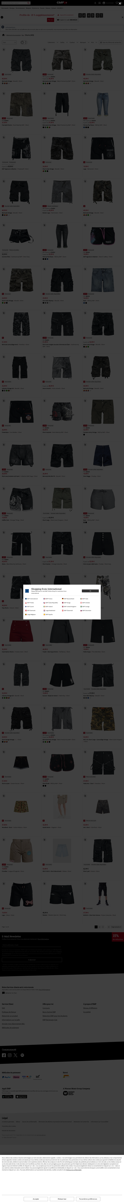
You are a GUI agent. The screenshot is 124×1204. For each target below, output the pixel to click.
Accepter (36, 1199)
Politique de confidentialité (73, 1170)
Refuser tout (62, 1199)
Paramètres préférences (88, 1199)
